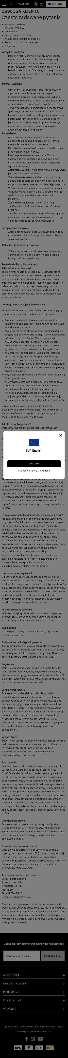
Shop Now (34, 464)
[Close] (61, 435)
